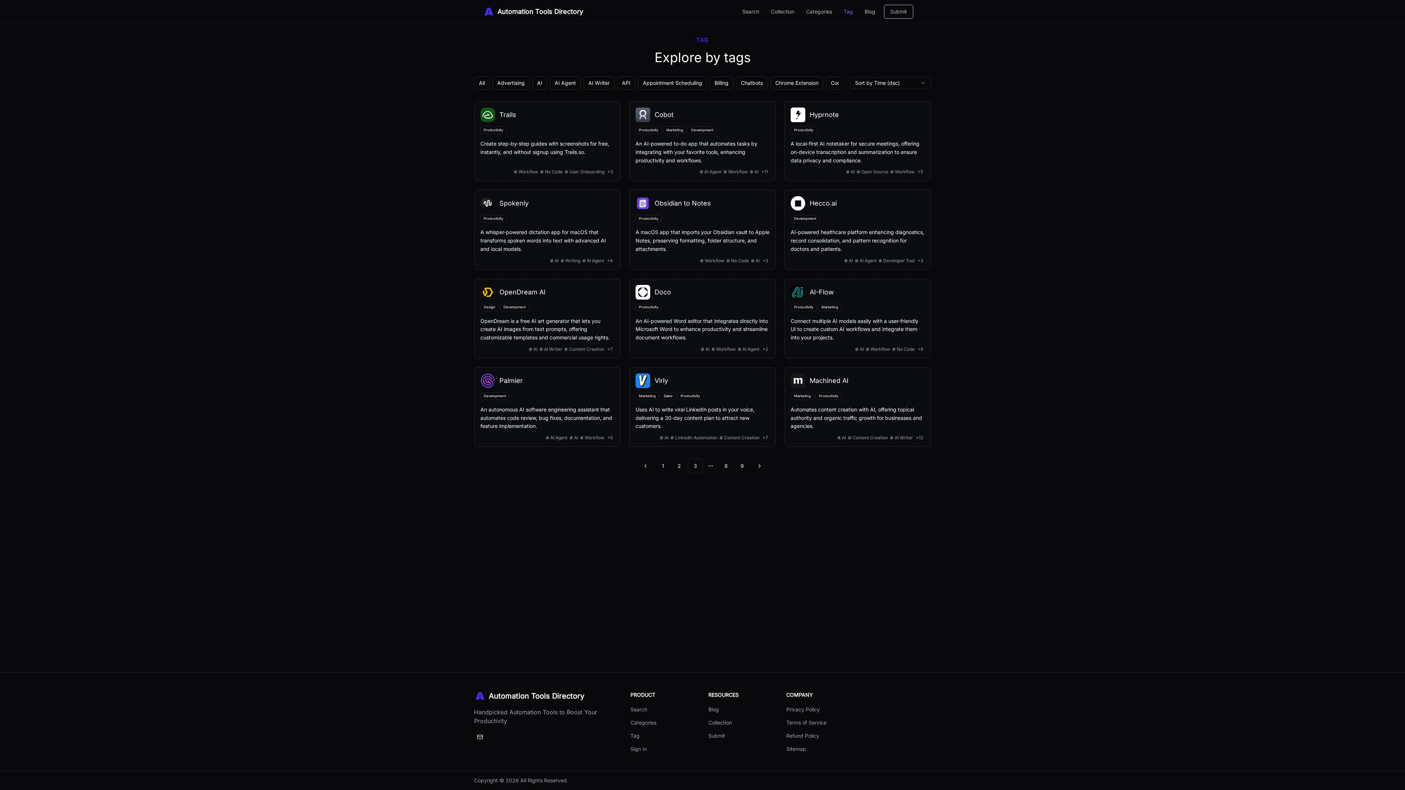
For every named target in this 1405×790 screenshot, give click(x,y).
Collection (782, 11)
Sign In (638, 749)
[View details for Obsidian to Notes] (702, 229)
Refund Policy (802, 736)
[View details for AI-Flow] (857, 318)
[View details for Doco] (702, 318)
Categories (819, 11)
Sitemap (796, 749)
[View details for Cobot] (702, 141)
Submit (898, 11)
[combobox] (890, 83)
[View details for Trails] (547, 141)
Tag (848, 11)
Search (750, 11)
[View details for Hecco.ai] (857, 229)
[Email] (480, 737)
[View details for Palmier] (547, 407)
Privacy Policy (803, 709)
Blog (870, 11)
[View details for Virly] (702, 407)
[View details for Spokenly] (547, 229)
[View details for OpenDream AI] (547, 318)
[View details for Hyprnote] (857, 141)
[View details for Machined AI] (857, 407)
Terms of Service (806, 722)
